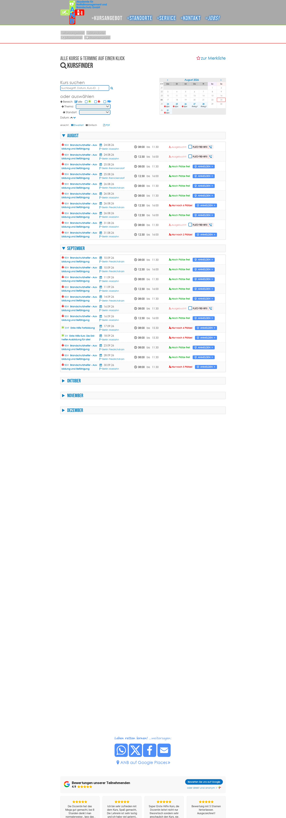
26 (186, 104)
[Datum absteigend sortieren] (74, 117)
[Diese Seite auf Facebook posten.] (150, 756)
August (73, 135)
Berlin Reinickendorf (113, 168)
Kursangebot (108, 18)
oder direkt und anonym (201, 787)
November (75, 395)
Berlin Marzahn (110, 149)
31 (168, 110)
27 (194, 104)
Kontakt (192, 18)
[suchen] (112, 88)
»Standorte (96, 32)
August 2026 (192, 80)
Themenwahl (99, 37)
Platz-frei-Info (200, 147)
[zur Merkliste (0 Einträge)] (198, 58)
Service (167, 18)
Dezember (75, 410)
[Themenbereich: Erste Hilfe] (90, 101)
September (76, 248)
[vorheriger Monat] (168, 80)
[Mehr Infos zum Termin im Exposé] (101, 145)
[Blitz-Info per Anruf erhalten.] (211, 147)
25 (177, 104)
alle (80, 101)
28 (203, 104)
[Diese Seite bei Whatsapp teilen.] (121, 756)
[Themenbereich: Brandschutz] (99, 101)
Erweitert (79, 125)
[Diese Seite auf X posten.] (135, 756)
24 (168, 104)
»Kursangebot (72, 32)
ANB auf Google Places (143, 762)
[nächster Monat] (221, 80)
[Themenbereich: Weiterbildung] (109, 101)
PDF (108, 125)
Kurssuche (73, 37)
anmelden (204, 166)
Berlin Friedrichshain (113, 187)
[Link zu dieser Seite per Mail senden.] (164, 756)
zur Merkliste (213, 58)
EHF (80, 328)
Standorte (141, 18)
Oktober (74, 380)
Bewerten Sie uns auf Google (204, 782)
